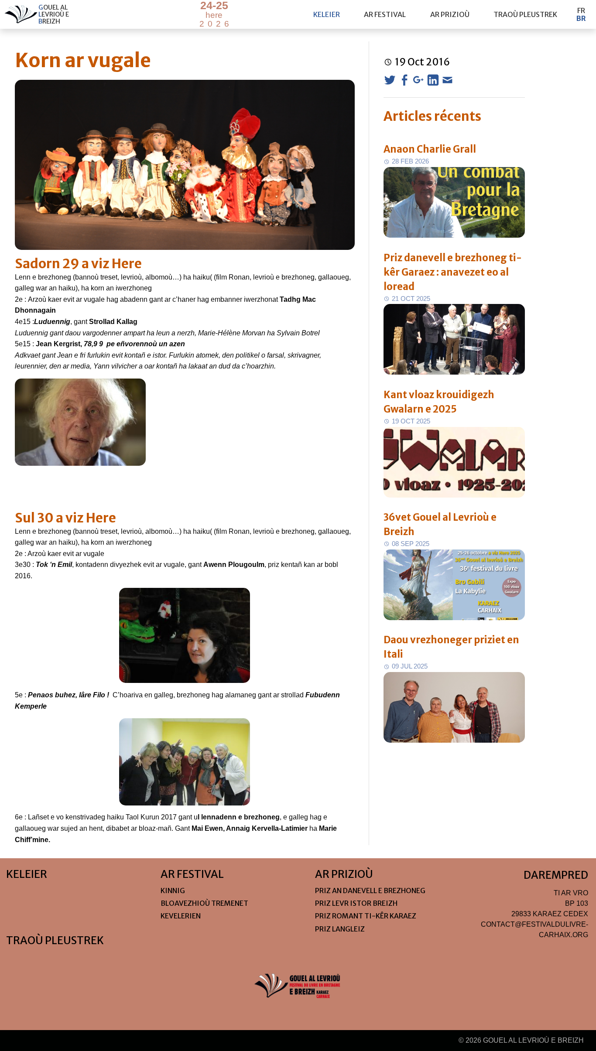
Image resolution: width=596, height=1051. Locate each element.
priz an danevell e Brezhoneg (370, 890)
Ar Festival (385, 14)
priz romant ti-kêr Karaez (365, 915)
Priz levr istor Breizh (356, 903)
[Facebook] (404, 80)
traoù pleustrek (525, 14)
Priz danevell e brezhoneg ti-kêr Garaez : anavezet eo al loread (453, 272)
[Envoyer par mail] (447, 80)
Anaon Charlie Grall (430, 149)
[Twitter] (390, 80)
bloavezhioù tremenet (204, 903)
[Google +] (418, 80)
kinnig (173, 890)
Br (581, 18)
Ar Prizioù (449, 14)
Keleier (326, 14)
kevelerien (181, 915)
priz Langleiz (340, 929)
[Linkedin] (433, 80)
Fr (581, 10)
